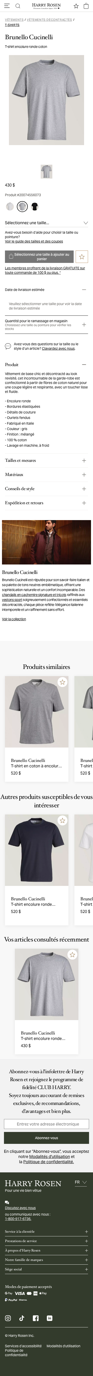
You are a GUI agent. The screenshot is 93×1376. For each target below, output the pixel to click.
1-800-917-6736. (18, 1219)
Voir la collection (14, 619)
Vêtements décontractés (49, 20)
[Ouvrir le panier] (86, 5)
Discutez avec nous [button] (20, 1208)
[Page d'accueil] (46, 6)
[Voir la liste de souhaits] (76, 6)
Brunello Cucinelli (29, 37)
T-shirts (12, 25)
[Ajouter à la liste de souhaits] (62, 682)
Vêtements (14, 20)
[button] (7, 6)
